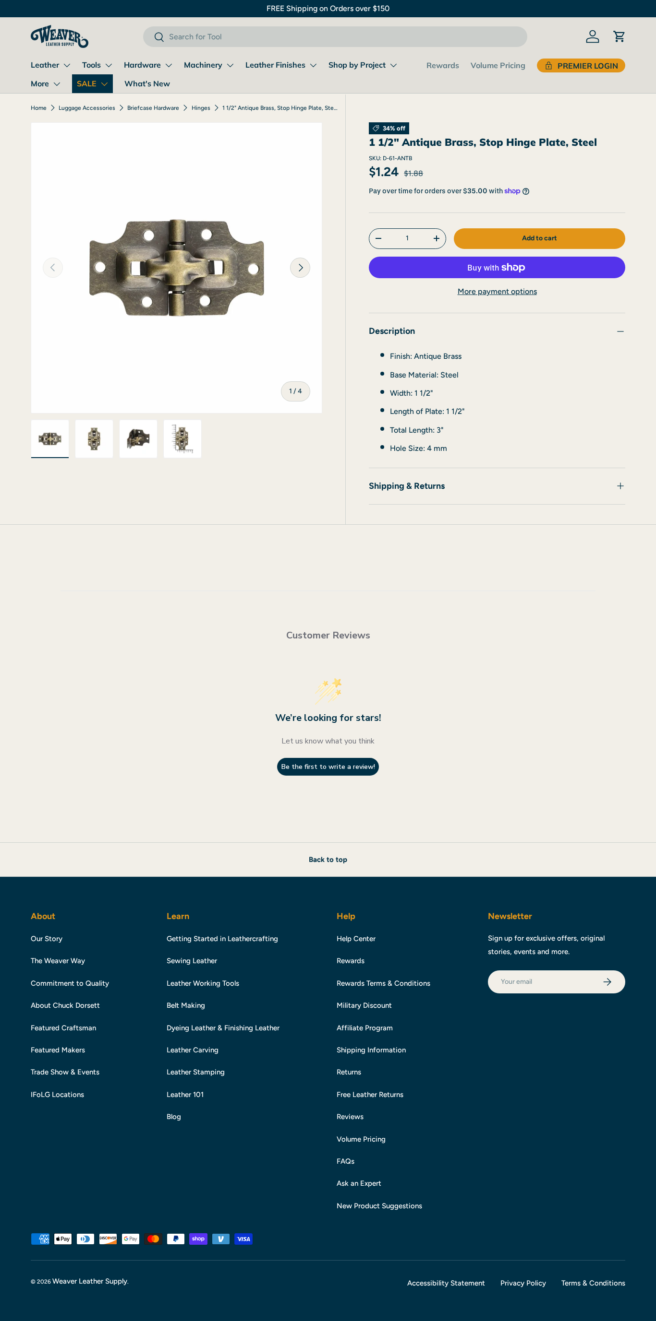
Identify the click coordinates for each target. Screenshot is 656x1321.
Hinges (201, 108)
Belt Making (186, 1005)
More (40, 83)
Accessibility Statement (446, 1283)
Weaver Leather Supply (89, 1281)
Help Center (356, 938)
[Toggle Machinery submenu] (230, 65)
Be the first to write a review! (328, 766)
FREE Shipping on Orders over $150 (328, 8)
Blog (174, 1116)
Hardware (142, 65)
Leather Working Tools (203, 983)
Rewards (442, 65)
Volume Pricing (498, 65)
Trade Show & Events (65, 1072)
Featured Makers (58, 1050)
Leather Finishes (275, 65)
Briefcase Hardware (153, 108)
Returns (349, 1072)
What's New (147, 83)
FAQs (345, 1161)
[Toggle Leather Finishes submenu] (313, 65)
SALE (87, 83)
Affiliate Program (365, 1028)
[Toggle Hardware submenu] (168, 65)
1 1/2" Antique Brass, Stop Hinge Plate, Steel (280, 108)
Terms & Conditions (593, 1283)
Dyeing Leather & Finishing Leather (223, 1028)
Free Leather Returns (370, 1094)
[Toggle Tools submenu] (108, 65)
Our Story (46, 938)
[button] (619, 36)
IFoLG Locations (57, 1094)
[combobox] (335, 36)
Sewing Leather (192, 960)
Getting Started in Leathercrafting (222, 938)
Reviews (350, 1116)
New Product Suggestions (379, 1206)
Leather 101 (185, 1094)
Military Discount (364, 1005)
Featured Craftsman (63, 1028)
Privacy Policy (523, 1283)
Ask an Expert (359, 1183)
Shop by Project (357, 65)
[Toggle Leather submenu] (67, 65)
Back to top (328, 859)
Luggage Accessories (87, 108)
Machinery (203, 65)
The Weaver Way (58, 960)
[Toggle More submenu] (56, 84)
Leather (45, 65)
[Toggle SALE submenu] (104, 84)
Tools (91, 65)
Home (39, 108)
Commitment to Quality (70, 983)
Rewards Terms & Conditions (383, 983)
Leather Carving (193, 1050)
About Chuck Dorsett (65, 1005)
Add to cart (539, 238)
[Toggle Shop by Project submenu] (393, 65)
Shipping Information (371, 1050)
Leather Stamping (196, 1072)
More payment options (497, 291)
